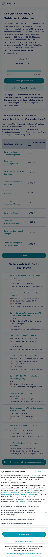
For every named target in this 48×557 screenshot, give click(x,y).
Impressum (25, 554)
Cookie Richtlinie (35, 554)
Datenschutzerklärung (14, 554)
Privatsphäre (22, 501)
